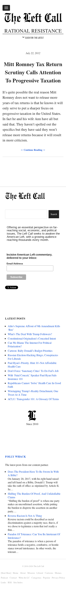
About (23, 572)
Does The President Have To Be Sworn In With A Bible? (33, 473)
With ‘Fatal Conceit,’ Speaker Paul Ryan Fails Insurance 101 (32, 377)
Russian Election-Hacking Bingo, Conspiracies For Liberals (33, 356)
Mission (31, 572)
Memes (58, 572)
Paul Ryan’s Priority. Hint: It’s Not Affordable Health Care (32, 364)
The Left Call (39, 566)
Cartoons (49, 572)
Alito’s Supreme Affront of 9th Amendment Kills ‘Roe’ (34, 327)
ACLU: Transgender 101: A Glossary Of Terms (33, 399)
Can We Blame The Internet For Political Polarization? (29, 344)
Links (3, 582)
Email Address (15, 263)
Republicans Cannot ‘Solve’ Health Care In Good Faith (34, 384)
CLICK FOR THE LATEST (34, 37)
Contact (13, 577)
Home (15, 572)
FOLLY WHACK (15, 456)
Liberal (40, 572)
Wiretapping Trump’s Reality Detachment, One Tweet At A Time (33, 392)
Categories (36, 577)
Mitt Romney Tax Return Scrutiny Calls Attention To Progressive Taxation (33, 72)
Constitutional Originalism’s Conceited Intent (32, 338)
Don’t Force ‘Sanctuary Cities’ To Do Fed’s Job (33, 371)
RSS (10, 582)
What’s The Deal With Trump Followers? (30, 334)
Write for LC (24, 577)
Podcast (4, 577)
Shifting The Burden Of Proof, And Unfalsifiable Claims (34, 495)
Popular (46, 577)
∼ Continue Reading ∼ (33, 150)
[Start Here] (6, 572)
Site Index (18, 582)
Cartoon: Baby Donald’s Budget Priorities (30, 350)
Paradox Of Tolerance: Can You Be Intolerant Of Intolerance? (34, 535)
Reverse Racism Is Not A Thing (25, 515)
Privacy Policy (58, 577)
